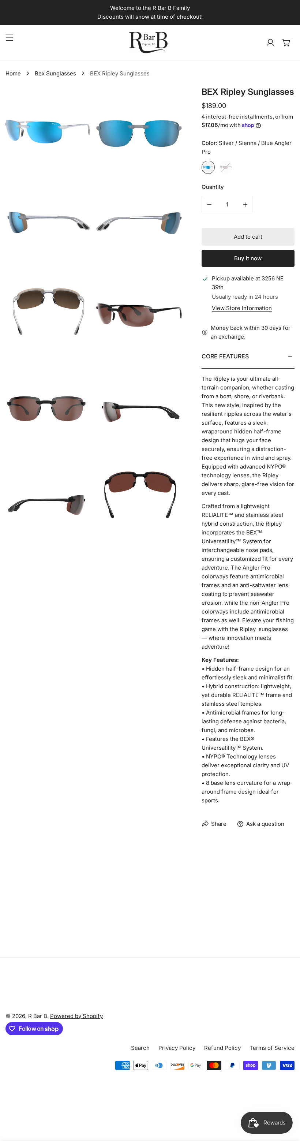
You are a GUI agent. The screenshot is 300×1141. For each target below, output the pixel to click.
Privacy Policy (176, 1047)
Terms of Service (272, 1047)
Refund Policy (222, 1047)
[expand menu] (9, 37)
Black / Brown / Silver (225, 167)
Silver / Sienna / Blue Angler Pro (208, 167)
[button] (286, 42)
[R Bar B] (148, 42)
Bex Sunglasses (55, 73)
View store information (242, 308)
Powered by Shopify (76, 1016)
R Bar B (37, 1016)
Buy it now (248, 258)
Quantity (213, 186)
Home (13, 73)
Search (140, 1047)
